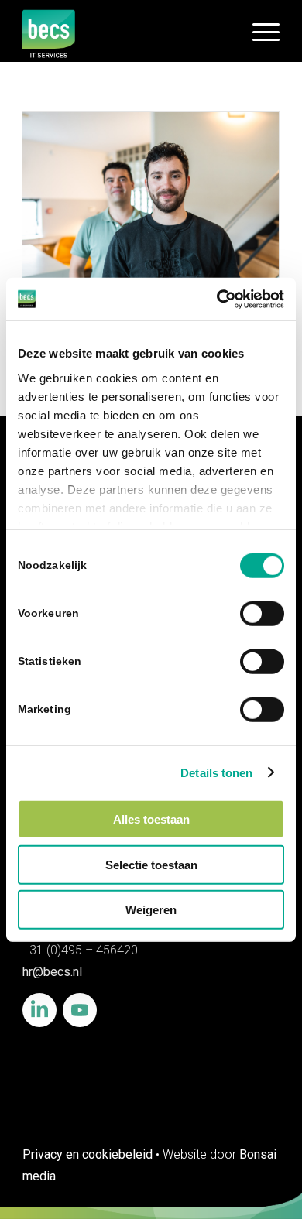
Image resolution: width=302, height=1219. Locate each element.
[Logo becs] (125, 31)
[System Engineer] (150, 216)
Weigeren (151, 909)
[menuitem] (258, 31)
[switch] (262, 613)
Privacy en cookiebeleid (87, 1154)
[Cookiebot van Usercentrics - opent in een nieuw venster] (217, 299)
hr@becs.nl (52, 971)
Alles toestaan (151, 819)
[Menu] (258, 31)
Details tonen (216, 772)
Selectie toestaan (151, 864)
